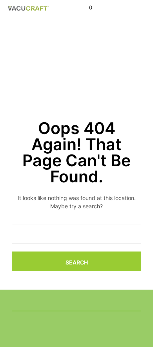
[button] (85, 8)
